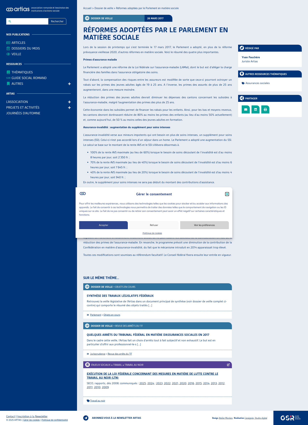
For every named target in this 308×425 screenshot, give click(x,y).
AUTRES (17, 84)
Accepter (103, 225)
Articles (18, 43)
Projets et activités (22, 107)
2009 (105, 387)
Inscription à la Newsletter (32, 416)
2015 (199, 383)
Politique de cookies (152, 233)
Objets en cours (125, 286)
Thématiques (22, 72)
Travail (117, 364)
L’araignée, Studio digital (256, 418)
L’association (17, 102)
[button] (227, 194)
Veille (16, 54)
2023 (159, 383)
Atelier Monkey (226, 418)
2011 (90, 387)
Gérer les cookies (31, 420)
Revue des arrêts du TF (129, 325)
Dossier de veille (103, 8)
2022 (167, 383)
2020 (182, 383)
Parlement (95, 314)
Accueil (87, 8)
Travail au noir (134, 364)
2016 (191, 383)
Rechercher (57, 21)
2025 (142, 383)
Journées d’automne (23, 113)
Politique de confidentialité (55, 420)
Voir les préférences (204, 225)
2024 (150, 383)
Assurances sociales (258, 83)
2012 (221, 383)
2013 (214, 383)
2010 (97, 387)
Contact (10, 416)
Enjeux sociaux (101, 364)
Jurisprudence (97, 353)
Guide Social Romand (29, 78)
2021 (175, 383)
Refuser (154, 225)
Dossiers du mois (26, 48)
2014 (206, 383)
